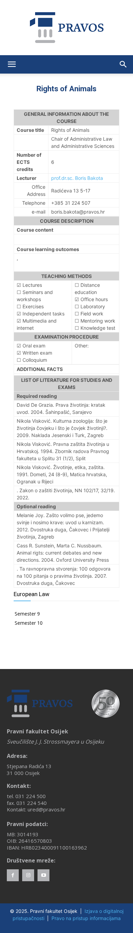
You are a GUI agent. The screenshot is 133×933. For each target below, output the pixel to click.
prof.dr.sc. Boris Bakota (77, 178)
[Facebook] (13, 875)
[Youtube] (43, 875)
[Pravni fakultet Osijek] (66, 27)
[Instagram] (28, 875)
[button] (12, 64)
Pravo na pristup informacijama (86, 918)
